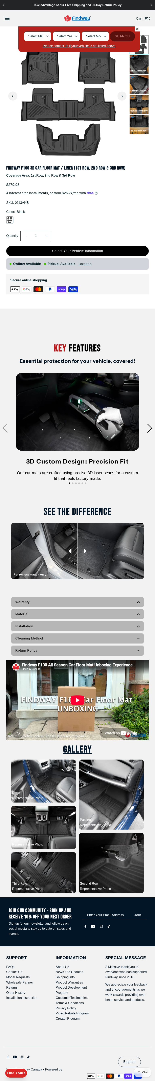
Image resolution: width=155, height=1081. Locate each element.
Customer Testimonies (72, 997)
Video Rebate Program (72, 1013)
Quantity (12, 236)
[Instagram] (101, 926)
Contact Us (14, 972)
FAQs (10, 967)
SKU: (10, 202)
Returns (12, 987)
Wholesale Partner (19, 982)
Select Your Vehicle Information (77, 251)
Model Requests (18, 977)
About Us (62, 967)
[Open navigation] (29, 18)
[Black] (9, 220)
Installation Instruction (21, 997)
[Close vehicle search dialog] (137, 28)
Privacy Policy (66, 1008)
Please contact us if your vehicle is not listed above (79, 46)
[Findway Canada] (77, 18)
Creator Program (68, 1018)
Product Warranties (69, 982)
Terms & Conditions (70, 1003)
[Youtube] (93, 926)
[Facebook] (85, 926)
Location (85, 264)
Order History (15, 992)
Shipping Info (65, 977)
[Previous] (4, 5)
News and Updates (69, 972)
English (129, 1061)
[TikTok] (109, 926)
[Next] (151, 5)
